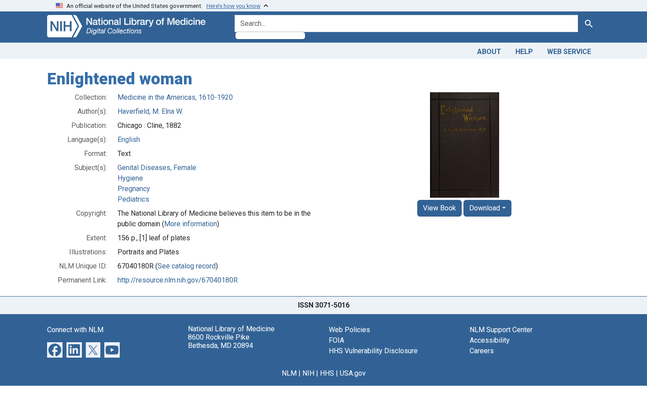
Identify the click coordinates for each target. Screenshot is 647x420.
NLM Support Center (501, 330)
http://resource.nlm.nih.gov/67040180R (178, 280)
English (129, 139)
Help (524, 51)
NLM (289, 373)
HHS (327, 373)
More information (190, 224)
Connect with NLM (75, 330)
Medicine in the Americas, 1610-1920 (175, 97)
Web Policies (349, 330)
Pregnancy (134, 189)
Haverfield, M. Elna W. (150, 111)
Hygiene (130, 178)
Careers (482, 351)
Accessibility (490, 340)
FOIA (336, 340)
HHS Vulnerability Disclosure (373, 351)
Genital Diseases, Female (157, 167)
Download (484, 208)
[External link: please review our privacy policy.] (54, 349)
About (489, 51)
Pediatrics (133, 199)
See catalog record (187, 266)
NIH (308, 373)
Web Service (569, 51)
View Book (439, 208)
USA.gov (353, 373)
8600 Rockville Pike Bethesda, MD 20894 (220, 341)
